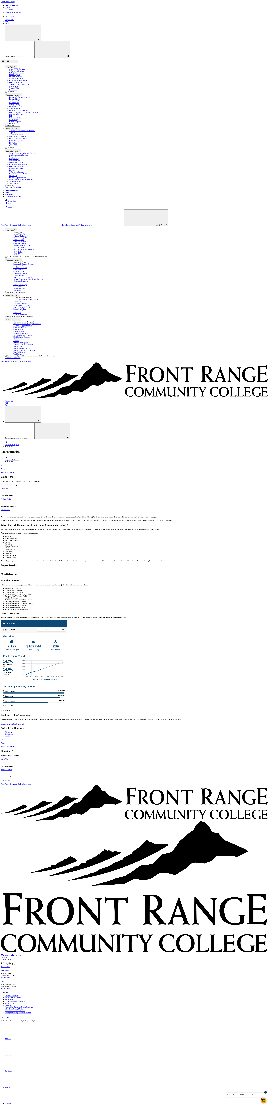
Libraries (12, 170)
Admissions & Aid (12, 128)
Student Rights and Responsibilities (21, 179)
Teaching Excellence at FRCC (19, 84)
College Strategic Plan (16, 73)
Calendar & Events (11, 996)
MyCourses (9, 9)
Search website (10, 57)
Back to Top (6, 1017)
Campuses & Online (16, 78)
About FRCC (11, 66)
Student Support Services (17, 178)
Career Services (14, 161)
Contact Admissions (15, 146)
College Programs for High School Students (23, 112)
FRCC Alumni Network (17, 166)
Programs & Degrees (13, 94)
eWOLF (8, 7)
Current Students (11, 5)
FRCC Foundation (15, 82)
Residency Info (14, 142)
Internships (12, 123)
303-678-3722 (5, 967)
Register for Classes (7, 472)
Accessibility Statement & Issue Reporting (19, 1007)
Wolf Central (13, 183)
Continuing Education (16, 114)
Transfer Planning (15, 181)
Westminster (5, 970)
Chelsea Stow (5, 510)
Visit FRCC (13, 144)
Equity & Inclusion (15, 77)
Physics (7, 736)
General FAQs (14, 88)
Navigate (8, 1005)
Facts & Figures (14, 75)
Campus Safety (14, 159)
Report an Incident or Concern (15, 1011)
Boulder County (6, 959)
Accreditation (13, 86)
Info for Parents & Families (18, 138)
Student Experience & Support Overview (23, 153)
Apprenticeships (14, 108)
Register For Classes (16, 106)
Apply (7, 23)
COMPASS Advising (16, 162)
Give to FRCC (10, 16)
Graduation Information (17, 168)
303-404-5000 (5, 978)
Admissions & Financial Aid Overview (22, 131)
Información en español (13, 13)
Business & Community (13, 187)
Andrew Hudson (6, 499)
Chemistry (8, 732)
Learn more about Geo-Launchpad (13, 724)
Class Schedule (14, 103)
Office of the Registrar (16, 172)
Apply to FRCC (14, 133)
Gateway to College (15, 118)
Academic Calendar (15, 101)
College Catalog (14, 105)
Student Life (13, 176)
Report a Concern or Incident (19, 174)
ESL (10, 116)
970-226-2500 (5, 988)
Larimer (3, 981)
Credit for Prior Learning (17, 136)
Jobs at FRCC (9, 1003)
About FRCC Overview (17, 69)
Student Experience (13, 150)
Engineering (9, 734)
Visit (6, 22)
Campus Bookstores (16, 157)
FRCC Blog (9, 999)
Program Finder (14, 99)
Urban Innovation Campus (18, 80)
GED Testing (13, 120)
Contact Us (13, 90)
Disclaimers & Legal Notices (14, 1009)
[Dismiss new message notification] (265, 1092)
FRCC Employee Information (15, 1001)
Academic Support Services (18, 155)
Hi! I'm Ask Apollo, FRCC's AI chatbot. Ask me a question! (245, 1095)
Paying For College (15, 140)
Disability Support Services (18, 164)
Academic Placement (16, 134)
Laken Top (4, 488)
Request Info (9, 20)
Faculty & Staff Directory (13, 997)
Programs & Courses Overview (19, 97)
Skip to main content (8, 2)
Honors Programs (15, 122)
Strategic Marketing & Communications (18, 1013)
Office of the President (16, 71)
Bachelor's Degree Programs (18, 110)
